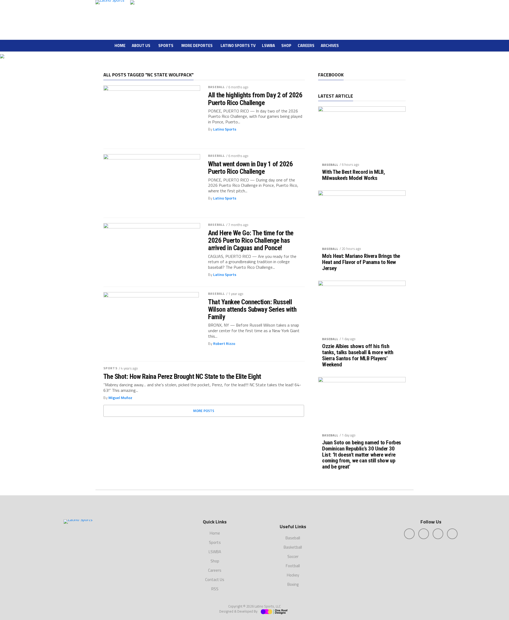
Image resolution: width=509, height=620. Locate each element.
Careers (306, 45)
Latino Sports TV (238, 45)
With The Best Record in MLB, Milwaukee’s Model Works (353, 175)
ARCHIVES (330, 45)
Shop (286, 45)
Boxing (293, 584)
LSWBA (268, 45)
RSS (214, 589)
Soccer (293, 556)
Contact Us (214, 579)
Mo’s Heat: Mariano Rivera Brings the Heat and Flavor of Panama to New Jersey (361, 262)
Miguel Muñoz (120, 398)
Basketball (293, 547)
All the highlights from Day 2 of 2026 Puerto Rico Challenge (255, 98)
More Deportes (197, 45)
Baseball (216, 86)
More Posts (203, 410)
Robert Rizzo (224, 343)
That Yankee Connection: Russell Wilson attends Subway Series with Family (252, 309)
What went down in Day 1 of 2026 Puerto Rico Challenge (250, 167)
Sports (165, 45)
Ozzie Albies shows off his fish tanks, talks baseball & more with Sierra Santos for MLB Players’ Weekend (357, 355)
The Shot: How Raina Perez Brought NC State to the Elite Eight (182, 376)
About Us (141, 45)
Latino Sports (224, 129)
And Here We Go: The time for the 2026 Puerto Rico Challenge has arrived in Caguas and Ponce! (250, 240)
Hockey (293, 575)
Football (293, 566)
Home (120, 45)
